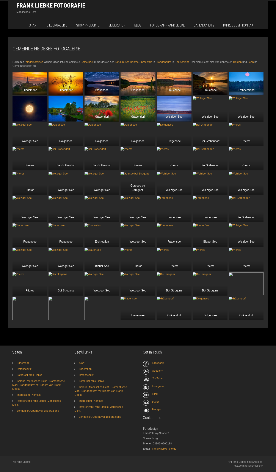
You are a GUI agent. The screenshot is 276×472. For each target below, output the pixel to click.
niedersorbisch (34, 62)
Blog (137, 25)
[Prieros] (246, 134)
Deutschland (182, 62)
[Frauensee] (102, 83)
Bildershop (116, 25)
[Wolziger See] (174, 109)
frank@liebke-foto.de (164, 448)
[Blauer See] (210, 234)
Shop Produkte (88, 25)
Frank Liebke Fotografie (50, 5)
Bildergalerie (57, 25)
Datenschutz (204, 25)
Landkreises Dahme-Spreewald (133, 62)
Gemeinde (87, 62)
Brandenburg (163, 62)
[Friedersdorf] (30, 83)
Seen (251, 62)
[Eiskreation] (102, 234)
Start (33, 25)
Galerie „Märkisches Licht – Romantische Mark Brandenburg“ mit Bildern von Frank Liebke (38, 385)
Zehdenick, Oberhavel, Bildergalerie (38, 410)
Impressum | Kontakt (239, 25)
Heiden (237, 62)
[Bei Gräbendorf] (210, 134)
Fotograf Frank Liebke (167, 25)
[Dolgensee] (66, 134)
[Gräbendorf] (102, 109)
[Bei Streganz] (66, 283)
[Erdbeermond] (246, 83)
